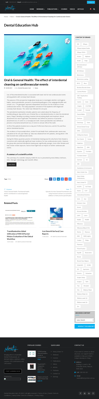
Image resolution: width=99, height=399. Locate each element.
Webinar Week (87, 290)
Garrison (79, 160)
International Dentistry (83, 195)
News (12, 16)
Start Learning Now (13, 371)
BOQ (78, 83)
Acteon (79, 56)
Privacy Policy (39, 395)
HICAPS (79, 186)
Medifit (87, 219)
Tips (78, 286)
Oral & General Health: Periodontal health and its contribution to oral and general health (16, 193)
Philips (87, 240)
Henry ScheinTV (81, 182)
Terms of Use (42, 393)
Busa (85, 83)
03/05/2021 (9, 88)
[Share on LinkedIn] (58, 179)
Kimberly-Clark (81, 203)
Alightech (87, 56)
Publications (52, 9)
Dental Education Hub (24, 88)
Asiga (85, 60)
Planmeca (79, 244)
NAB (78, 236)
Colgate (79, 106)
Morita (79, 232)
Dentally (88, 110)
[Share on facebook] (50, 179)
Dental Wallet (81, 114)
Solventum (89, 273)
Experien (79, 151)
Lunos (85, 215)
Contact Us (91, 2)
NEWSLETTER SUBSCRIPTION (86, 326)
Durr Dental (80, 139)
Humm (79, 190)
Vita (78, 290)
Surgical (79, 281)
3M (78, 44)
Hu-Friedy (88, 186)
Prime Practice (81, 248)
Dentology (80, 122)
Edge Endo (80, 147)
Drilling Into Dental (82, 135)
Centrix (79, 102)
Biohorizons (80, 75)
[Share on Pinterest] (70, 179)
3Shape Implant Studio (83, 48)
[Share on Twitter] (54, 179)
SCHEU (89, 265)
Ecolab (89, 139)
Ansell (78, 60)
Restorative (88, 252)
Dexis (88, 122)
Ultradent (86, 286)
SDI (78, 269)
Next (67, 189)
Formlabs (88, 151)
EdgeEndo (80, 143)
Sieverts (79, 273)
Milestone (80, 224)
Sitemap (55, 377)
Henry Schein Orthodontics (81, 177)
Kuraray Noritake (82, 211)
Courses (64, 9)
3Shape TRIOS (81, 52)
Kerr (85, 199)
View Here (11, 164)
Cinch (86, 102)
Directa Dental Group (83, 126)
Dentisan (79, 118)
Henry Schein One (82, 172)
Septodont (86, 269)
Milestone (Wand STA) (83, 228)
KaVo (78, 199)
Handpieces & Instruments (84, 168)
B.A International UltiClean (82, 66)
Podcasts (56, 370)
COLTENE (88, 106)
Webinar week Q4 (82, 302)
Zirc (78, 306)
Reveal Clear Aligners (83, 261)
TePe (9, 179)
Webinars (40, 9)
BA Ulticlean (80, 71)
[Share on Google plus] (66, 179)
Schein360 (80, 265)
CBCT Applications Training (82, 97)
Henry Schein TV (58, 352)
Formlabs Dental (81, 155)
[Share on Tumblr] (62, 179)
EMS (88, 147)
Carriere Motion (81, 91)
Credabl (79, 110)
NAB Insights (87, 236)
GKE (78, 164)
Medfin (79, 219)
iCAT (86, 190)
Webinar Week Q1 (82, 294)
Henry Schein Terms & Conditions (22, 395)
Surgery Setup (81, 277)
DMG (78, 131)
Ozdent (79, 240)
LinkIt (78, 215)
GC (87, 160)
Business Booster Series (83, 87)
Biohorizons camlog (82, 79)
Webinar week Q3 (82, 298)
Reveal (79, 257)
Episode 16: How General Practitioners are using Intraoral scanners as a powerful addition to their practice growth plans (59, 193)
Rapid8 (79, 252)
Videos (72, 9)
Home (32, 9)
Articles (80, 9)
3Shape (85, 44)
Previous (9, 189)
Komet (79, 207)
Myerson (87, 232)
